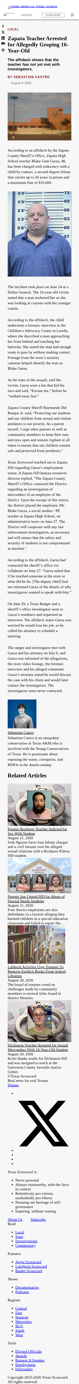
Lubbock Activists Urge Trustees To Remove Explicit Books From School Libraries (37, 971)
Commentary (25, 1245)
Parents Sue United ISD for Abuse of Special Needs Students (36, 898)
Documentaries (27, 1287)
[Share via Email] (3, 44)
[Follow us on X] (43, 1150)
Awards (21, 1356)
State (19, 1236)
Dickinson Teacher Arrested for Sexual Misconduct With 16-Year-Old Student (38, 1047)
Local (13, 29)
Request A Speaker (29, 1360)
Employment (25, 1364)
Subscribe (53, 15)
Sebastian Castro (32, 77)
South (19, 1330)
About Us (15, 1219)
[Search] (73, 15)
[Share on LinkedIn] (3, 38)
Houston (21, 1317)
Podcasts (22, 1292)
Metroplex (23, 1321)
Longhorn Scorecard (31, 1266)
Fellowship (24, 1369)
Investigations (26, 1241)
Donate (26, 15)
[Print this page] (3, 50)
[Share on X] (3, 32)
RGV (19, 1326)
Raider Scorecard (28, 1271)
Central (21, 1308)
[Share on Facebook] (3, 26)
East (18, 1313)
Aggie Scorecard (28, 1262)
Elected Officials (28, 1351)
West (19, 1335)
